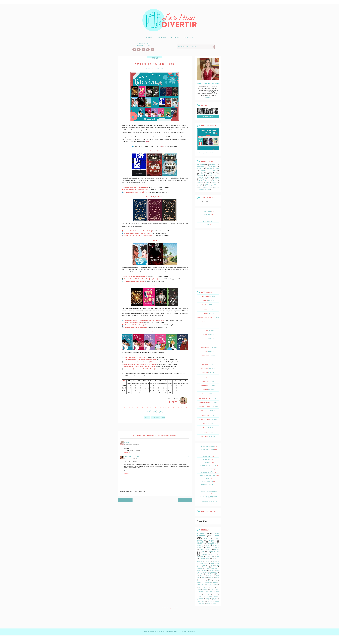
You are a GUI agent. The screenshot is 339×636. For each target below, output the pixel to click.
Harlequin (200, 542)
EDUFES (201, 591)
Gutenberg (216, 561)
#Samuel (203, 170)
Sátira (205, 423)
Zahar (198, 570)
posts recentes (125, 500)
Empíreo (215, 582)
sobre (200, 110)
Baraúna (206, 567)
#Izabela (207, 184)
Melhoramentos (201, 580)
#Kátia (200, 187)
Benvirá (217, 577)
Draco (214, 558)
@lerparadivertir (175, 608)
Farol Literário (212, 560)
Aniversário (208, 488)
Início (158, 2)
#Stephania (200, 182)
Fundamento (200, 560)
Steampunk (205, 415)
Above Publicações (203, 587)
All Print (204, 577)
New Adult (205, 372)
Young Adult (204, 436)
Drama (205, 326)
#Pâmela (217, 179)
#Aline (207, 182)
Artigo (208, 478)
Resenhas (149, 37)
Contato (172, 2)
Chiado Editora (209, 575)
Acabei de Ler (188, 37)
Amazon (199, 561)
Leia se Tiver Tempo (207, 218)
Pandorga (200, 556)
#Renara (216, 172)
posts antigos (184, 500)
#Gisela (147, 417)
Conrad (211, 589)
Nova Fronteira (205, 572)
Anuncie (179, 2)
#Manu (209, 172)
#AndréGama (212, 175)
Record (206, 538)
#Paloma (199, 184)
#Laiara (209, 179)
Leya (207, 545)
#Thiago (202, 179)
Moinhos (216, 596)
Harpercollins (200, 584)
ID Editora (208, 584)
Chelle (126, 442)
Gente (207, 561)
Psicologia (205, 381)
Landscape (215, 594)
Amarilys (212, 587)
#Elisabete (200, 175)
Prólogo (215, 599)
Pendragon (199, 599)
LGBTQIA (205, 364)
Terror (205, 428)
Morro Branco (200, 598)
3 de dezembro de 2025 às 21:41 (131, 458)
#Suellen (210, 187)
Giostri (210, 592)
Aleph (202, 551)
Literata (217, 586)
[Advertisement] (208, 258)
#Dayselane (216, 187)
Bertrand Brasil (214, 551)
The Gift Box (209, 601)
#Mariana (201, 189)
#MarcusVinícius (215, 186)
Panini (217, 574)
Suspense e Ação (204, 419)
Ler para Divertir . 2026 (152, 631)
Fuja (208, 224)
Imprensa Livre (207, 594)
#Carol (217, 168)
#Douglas (212, 167)
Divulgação (207, 462)
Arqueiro (200, 533)
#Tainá (213, 170)
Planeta (216, 549)
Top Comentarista (207, 453)
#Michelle (214, 184)
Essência (204, 553)
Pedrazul (211, 565)
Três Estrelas (202, 603)
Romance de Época (204, 406)
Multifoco (207, 598)
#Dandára (214, 182)
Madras (210, 596)
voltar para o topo (170, 631)
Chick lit (204, 309)
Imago (216, 579)
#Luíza (208, 177)
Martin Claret (200, 574)
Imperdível (207, 215)
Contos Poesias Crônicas (204, 317)
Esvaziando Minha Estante (207, 475)
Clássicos (205, 313)
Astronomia (205, 296)
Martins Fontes (210, 574)
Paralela (213, 554)
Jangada (215, 584)
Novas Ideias (215, 598)
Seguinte (211, 540)
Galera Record (205, 549)
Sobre (165, 2)
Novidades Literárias (208, 472)
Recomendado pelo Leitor (208, 465)
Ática (209, 580)
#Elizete (207, 186)
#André (201, 180)
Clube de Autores (203, 579)
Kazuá (198, 586)
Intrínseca (216, 553)
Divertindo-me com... (207, 485)
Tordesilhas (216, 601)
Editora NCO (209, 591)
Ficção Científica (205, 347)
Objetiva (199, 568)
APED (215, 580)
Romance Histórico (205, 398)
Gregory (216, 592)
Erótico (205, 334)
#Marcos (209, 168)
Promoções (162, 37)
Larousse (199, 596)
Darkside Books (204, 558)
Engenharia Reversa (208, 469)
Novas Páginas (214, 563)
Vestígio (214, 603)
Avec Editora (205, 589)
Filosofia (205, 351)
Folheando (205, 592)
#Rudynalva (207, 189)
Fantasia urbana (205, 343)
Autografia (199, 582)
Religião (205, 389)
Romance (204, 394)
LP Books (205, 586)
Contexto (204, 570)
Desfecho (217, 589)
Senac (203, 601)
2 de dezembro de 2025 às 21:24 (131, 444)
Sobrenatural (205, 411)
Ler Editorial (214, 572)
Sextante (204, 555)
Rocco (216, 536)
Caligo (200, 575)
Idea (211, 579)
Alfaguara (203, 565)
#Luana (213, 174)
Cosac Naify (208, 582)
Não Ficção (205, 377)
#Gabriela (200, 177)
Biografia (205, 300)
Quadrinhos (204, 385)
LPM (212, 586)
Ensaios (205, 330)
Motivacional (205, 368)
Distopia (204, 322)
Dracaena (211, 570)
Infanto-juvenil (204, 360)
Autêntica (210, 577)
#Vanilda (217, 177)
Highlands (199, 594)
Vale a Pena (207, 211)
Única (217, 556)
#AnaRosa (200, 186)
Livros (163, 417)
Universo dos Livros (212, 547)
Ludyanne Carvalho (131, 456)
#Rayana (215, 180)
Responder (127, 452)
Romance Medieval (204, 402)
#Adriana (200, 168)
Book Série (175, 37)
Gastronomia (205, 355)
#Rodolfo (212, 165)
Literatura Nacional (207, 449)
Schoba (198, 601)
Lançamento (207, 456)
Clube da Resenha (207, 481)
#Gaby (203, 174)
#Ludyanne (208, 180)
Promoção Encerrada (207, 446)
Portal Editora (208, 599)
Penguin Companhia (211, 568)
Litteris (204, 596)
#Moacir (205, 187)
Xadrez (205, 432)
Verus (212, 542)
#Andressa (200, 172)
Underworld (208, 603)
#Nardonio (200, 167)
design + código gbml (188, 631)
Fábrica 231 (209, 556)
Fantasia (204, 339)
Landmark (214, 567)
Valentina (200, 544)
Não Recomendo (207, 221)
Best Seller (203, 563)
